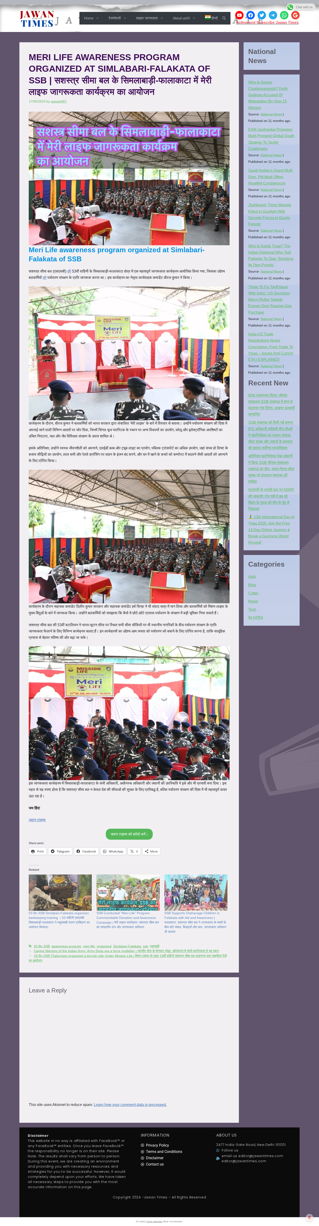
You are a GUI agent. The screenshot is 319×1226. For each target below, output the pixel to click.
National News (271, 114)
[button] (224, 18)
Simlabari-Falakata (127, 946)
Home (88, 18)
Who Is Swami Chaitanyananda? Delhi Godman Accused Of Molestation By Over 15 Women (268, 95)
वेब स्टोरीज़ (255, 618)
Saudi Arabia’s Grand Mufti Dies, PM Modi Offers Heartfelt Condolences (270, 176)
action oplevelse (154, 1221)
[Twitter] (262, 15)
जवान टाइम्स (37, 820)
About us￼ (181, 18)
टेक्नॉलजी (115, 18)
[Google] (295, 15)
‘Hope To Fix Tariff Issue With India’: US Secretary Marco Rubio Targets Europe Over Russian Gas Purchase (270, 299)
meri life (89, 946)
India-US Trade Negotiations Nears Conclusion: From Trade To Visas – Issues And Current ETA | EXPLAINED (270, 347)
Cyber (253, 593)
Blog (252, 585)
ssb (145, 946)
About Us (226, 1135)
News (253, 601)
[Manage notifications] (309, 1217)
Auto (252, 577)
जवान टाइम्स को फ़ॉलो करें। (129, 834)
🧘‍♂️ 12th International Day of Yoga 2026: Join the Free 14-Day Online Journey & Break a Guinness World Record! (271, 529)
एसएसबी (154, 946)
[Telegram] (273, 15)
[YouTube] (239, 15)
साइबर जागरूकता (147, 18)
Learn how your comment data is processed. (130, 1105)
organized (104, 946)
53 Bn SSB (42, 946)
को (44, 278)
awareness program (66, 946)
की (69, 271)
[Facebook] (250, 15)
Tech (252, 609)
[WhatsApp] (284, 15)
